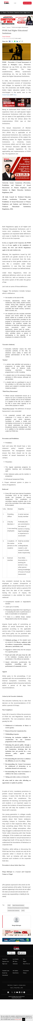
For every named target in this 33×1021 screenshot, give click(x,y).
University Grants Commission (13, 910)
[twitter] (12, 41)
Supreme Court (18, 12)
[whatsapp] (14, 41)
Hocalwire (19, 997)
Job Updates (15, 970)
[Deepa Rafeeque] (16, 920)
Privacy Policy (18, 1019)
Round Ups (4, 972)
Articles (8, 27)
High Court (27, 12)
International (5, 975)
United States (6, 94)
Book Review (16, 972)
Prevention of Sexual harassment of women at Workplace (18, 907)
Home (3, 27)
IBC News (15, 961)
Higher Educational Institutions (18, 905)
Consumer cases (5, 970)
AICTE (23, 910)
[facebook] (9, 41)
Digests (24, 961)
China (14, 94)
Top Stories (10, 12)
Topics (4, 12)
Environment (26, 970)
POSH (9, 905)
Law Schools (15, 959)
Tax (24, 959)
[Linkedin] (17, 41)
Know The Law (26, 963)
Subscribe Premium (27, 3)
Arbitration (15, 963)
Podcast (24, 972)
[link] (19, 41)
